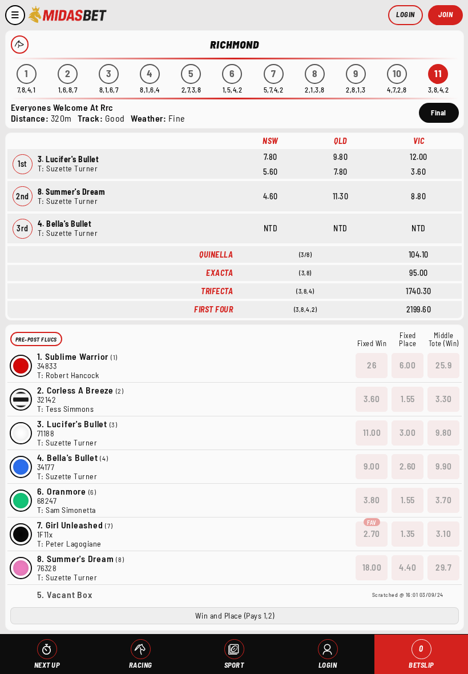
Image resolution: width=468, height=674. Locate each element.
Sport (234, 664)
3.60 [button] (372, 399)
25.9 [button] (443, 365)
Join (445, 14)
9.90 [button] (443, 466)
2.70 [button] (372, 533)
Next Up (47, 664)
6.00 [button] (407, 365)
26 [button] (371, 365)
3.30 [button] (443, 399)
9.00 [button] (372, 466)
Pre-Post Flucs (36, 339)
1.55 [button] (408, 399)
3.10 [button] (443, 533)
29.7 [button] (443, 567)
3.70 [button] (443, 500)
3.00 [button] (407, 432)
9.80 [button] (443, 432)
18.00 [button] (372, 567)
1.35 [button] (408, 533)
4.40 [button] (407, 567)
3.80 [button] (372, 500)
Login (405, 14)
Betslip (421, 656)
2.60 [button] (408, 466)
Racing (140, 664)
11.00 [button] (372, 432)
